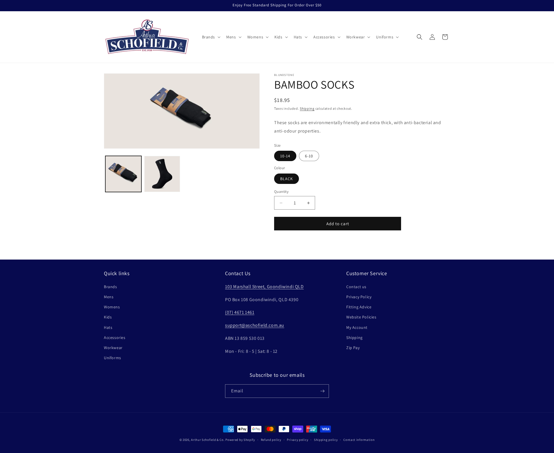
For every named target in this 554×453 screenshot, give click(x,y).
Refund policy (271, 440)
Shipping (307, 108)
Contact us (356, 286)
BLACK (286, 178)
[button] (211, 37)
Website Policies (361, 317)
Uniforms (112, 357)
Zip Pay (353, 347)
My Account (357, 327)
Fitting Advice (358, 307)
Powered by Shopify (240, 440)
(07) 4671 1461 (239, 312)
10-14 (285, 156)
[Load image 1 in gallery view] (123, 174)
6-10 (309, 156)
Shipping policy (326, 440)
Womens (112, 307)
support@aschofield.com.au (254, 325)
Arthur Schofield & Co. (207, 440)
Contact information (359, 440)
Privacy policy (297, 440)
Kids (108, 317)
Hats (108, 327)
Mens (108, 296)
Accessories (115, 337)
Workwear (113, 347)
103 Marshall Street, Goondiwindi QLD (264, 287)
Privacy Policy (358, 296)
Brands (110, 286)
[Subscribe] (322, 391)
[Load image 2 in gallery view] (162, 174)
